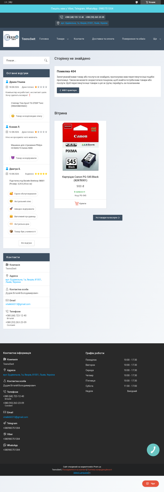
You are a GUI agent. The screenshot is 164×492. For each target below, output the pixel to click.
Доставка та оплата (103, 39)
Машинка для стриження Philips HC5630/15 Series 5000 (26, 146)
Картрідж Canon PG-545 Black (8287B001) (80, 178)
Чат (153, 483)
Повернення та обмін (133, 39)
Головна (44, 39)
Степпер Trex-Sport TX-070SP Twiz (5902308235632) (27, 104)
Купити (82, 203)
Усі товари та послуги (106, 217)
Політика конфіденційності (99, 470)
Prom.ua (97, 467)
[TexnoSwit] (11, 39)
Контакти (79, 39)
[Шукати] (46, 60)
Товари (60, 39)
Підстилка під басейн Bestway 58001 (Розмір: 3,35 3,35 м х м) (27, 182)
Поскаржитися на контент (74, 470)
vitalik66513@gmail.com (18, 304)
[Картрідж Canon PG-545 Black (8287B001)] (80, 147)
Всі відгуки (26, 243)
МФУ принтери (69, 90)
